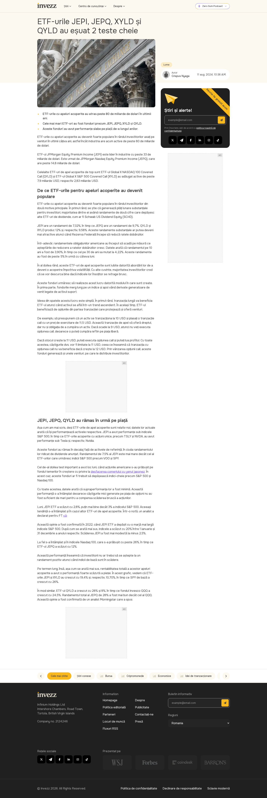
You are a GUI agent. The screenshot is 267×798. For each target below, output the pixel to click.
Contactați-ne (144, 714)
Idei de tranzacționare (198, 676)
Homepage (110, 700)
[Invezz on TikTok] (218, 140)
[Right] (226, 676)
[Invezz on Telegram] (182, 140)
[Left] (40, 676)
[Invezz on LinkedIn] (200, 140)
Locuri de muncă (114, 721)
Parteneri (109, 714)
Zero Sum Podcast (212, 6)
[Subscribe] (221, 120)
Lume (166, 64)
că (65, 516)
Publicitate (142, 707)
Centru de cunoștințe (91, 6)
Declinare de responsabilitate (182, 788)
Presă (139, 721)
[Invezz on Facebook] (191, 140)
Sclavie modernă (218, 788)
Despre (118, 6)
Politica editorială (114, 707)
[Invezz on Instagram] (209, 140)
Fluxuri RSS (110, 729)
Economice (164, 676)
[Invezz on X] (173, 140)
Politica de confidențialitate (139, 788)
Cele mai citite (59, 676)
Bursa (108, 676)
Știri (66, 6)
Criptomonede (135, 676)
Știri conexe (84, 676)
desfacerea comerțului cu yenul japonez (118, 472)
